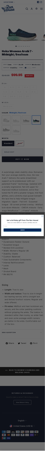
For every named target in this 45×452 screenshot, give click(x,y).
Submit (22, 230)
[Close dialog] (42, 216)
